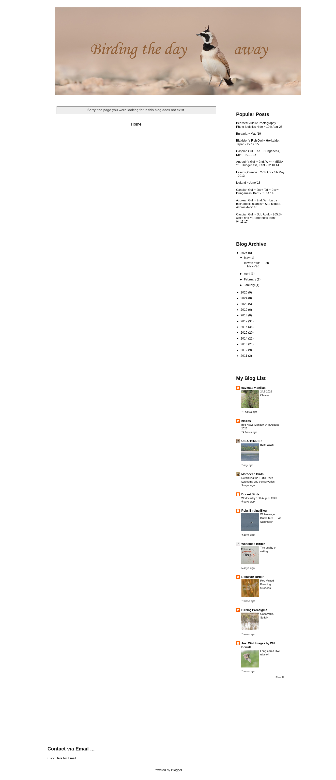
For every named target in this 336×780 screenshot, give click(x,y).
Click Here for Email (61, 758)
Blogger (176, 770)
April (247, 274)
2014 (244, 338)
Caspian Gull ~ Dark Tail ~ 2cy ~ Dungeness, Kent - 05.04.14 (257, 191)
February (250, 279)
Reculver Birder (252, 577)
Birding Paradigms (254, 610)
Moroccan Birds (252, 474)
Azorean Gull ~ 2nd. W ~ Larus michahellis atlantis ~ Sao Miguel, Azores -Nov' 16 (258, 204)
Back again (267, 444)
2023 (244, 304)
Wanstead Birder (253, 544)
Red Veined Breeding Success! (267, 584)
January (250, 285)
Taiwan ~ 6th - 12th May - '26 (256, 264)
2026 (244, 253)
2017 (244, 321)
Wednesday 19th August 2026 (259, 498)
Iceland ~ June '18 (248, 182)
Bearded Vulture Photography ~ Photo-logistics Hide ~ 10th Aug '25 (259, 124)
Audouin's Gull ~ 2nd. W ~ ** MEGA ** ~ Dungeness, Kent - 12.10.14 (259, 163)
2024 (244, 298)
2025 (244, 292)
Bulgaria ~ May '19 (248, 133)
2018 (244, 315)
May (247, 258)
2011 (244, 356)
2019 (244, 309)
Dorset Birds (250, 494)
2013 (244, 344)
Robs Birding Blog (254, 510)
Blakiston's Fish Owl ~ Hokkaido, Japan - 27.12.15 (257, 142)
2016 (244, 327)
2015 (244, 332)
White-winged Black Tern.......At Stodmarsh (270, 518)
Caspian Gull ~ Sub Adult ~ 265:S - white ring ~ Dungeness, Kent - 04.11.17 (259, 218)
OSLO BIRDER (251, 441)
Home (136, 124)
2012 (244, 350)
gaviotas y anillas (253, 388)
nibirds (246, 421)
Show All (279, 677)
